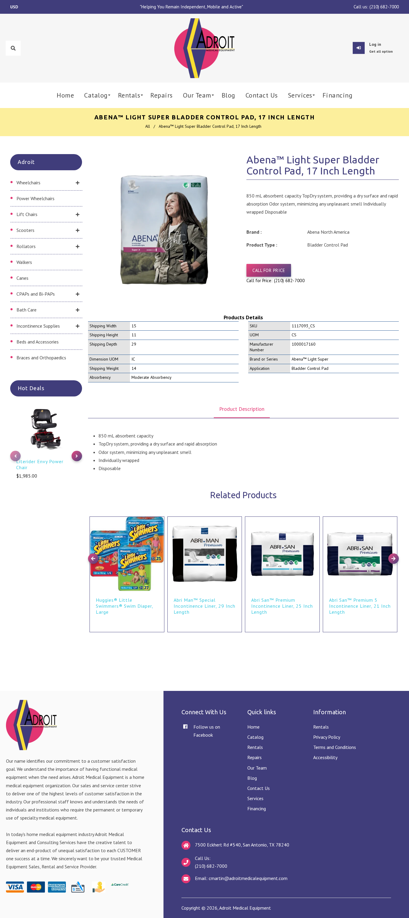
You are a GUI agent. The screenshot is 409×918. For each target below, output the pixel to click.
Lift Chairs (26, 214)
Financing (256, 808)
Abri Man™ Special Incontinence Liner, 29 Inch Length (204, 606)
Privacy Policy (326, 737)
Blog (252, 778)
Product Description (241, 408)
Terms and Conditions (334, 747)
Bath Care (26, 310)
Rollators (26, 246)
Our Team (257, 768)
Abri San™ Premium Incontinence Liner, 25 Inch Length (282, 606)
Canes (22, 278)
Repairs (254, 757)
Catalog (255, 737)
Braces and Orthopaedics (41, 358)
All (147, 126)
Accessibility (325, 757)
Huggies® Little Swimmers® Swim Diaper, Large (124, 606)
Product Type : (261, 245)
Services (255, 798)
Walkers (24, 262)
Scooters (25, 230)
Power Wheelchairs (35, 198)
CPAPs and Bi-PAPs (35, 294)
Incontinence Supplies (38, 326)
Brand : (254, 232)
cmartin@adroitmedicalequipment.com (248, 878)
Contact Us (258, 788)
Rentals (255, 747)
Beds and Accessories (37, 342)
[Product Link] (158, 516)
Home (253, 727)
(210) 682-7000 (384, 7)
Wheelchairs (28, 183)
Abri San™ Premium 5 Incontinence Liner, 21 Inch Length (360, 606)
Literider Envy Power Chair (39, 464)
